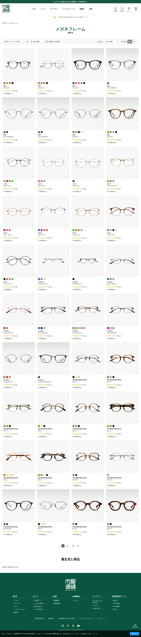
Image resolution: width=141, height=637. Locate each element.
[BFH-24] (53, 456)
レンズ (16, 606)
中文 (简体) (116, 603)
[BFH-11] (87, 358)
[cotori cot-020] (87, 211)
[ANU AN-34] (53, 64)
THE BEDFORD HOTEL (79, 380)
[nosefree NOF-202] (87, 260)
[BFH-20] (53, 407)
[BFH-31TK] (122, 456)
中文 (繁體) (116, 606)
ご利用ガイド (38, 600)
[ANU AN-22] (18, 64)
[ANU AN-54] (122, 113)
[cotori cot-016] (53, 211)
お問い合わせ (38, 606)
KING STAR (96, 608)
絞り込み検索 (35, 41)
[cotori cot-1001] (122, 211)
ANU (4, 86)
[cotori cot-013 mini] (122, 162)
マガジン (96, 605)
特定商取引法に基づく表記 (66, 618)
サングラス (17, 603)
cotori (5, 184)
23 (73, 546)
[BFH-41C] (122, 505)
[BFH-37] (53, 505)
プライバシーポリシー (86, 618)
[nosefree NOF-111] (18, 358)
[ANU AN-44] (87, 64)
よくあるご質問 (38, 603)
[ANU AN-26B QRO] (122, 64)
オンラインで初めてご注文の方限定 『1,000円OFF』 (70, 1)
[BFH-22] (122, 407)
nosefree (41, 282)
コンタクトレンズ (19, 609)
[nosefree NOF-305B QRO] (53, 358)
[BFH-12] (122, 358)
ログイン (76, 600)
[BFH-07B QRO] (18, 505)
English (115, 600)
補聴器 (16, 612)
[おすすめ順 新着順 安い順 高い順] (111, 42)
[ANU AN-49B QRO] (53, 113)
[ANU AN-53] (87, 113)
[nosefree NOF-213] (53, 309)
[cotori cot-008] (53, 162)
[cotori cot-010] (87, 162)
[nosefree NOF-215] (122, 309)
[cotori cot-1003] (18, 260)
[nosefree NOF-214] (87, 309)
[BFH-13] (18, 407)
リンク (95, 633)
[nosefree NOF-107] (122, 260)
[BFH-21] (87, 407)
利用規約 (51, 618)
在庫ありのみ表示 (54, 41)
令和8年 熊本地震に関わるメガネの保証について (73, 17)
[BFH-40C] (87, 505)
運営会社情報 (39, 618)
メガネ (16, 600)
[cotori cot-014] (18, 211)
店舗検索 (56, 600)
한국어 (115, 609)
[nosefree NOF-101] (53, 260)
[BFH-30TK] (87, 456)
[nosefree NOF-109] (18, 309)
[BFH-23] (18, 456)
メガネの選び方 (38, 609)
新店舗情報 (56, 603)
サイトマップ (102, 618)
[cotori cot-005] (18, 162)
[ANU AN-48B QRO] (18, 113)
